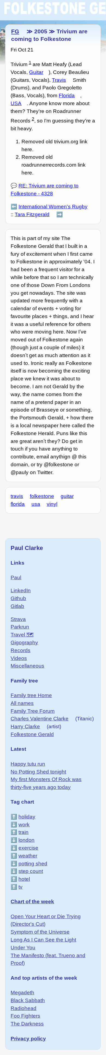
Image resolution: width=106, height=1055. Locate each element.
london (26, 840)
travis (17, 496)
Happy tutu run (28, 764)
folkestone (42, 496)
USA (16, 103)
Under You (23, 947)
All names (22, 703)
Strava (18, 619)
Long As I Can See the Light (43, 940)
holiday (26, 817)
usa (36, 504)
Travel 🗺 (22, 634)
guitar (67, 496)
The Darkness (27, 1024)
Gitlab (17, 606)
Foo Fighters (25, 1016)
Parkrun (20, 627)
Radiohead (23, 1008)
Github (18, 598)
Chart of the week (32, 901)
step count (30, 871)
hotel (24, 879)
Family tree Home (31, 695)
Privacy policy (28, 1038)
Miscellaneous (27, 666)
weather (27, 856)
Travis (59, 80)
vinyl (52, 504)
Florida (67, 95)
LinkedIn (21, 590)
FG (15, 31)
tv (20, 887)
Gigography (24, 642)
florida (18, 504)
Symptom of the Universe (40, 932)
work (24, 824)
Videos (19, 658)
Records (20, 650)
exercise (28, 848)
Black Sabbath (28, 1000)
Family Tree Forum (33, 711)
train (23, 832)
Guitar (36, 72)
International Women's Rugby (53, 206)
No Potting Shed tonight (38, 772)
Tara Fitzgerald (32, 214)
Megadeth (22, 992)
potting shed (32, 863)
